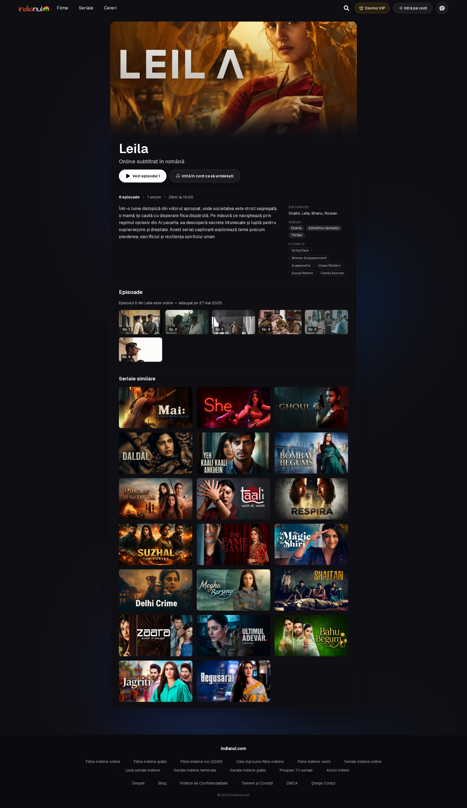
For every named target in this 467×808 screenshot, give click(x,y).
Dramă (296, 228)
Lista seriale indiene (142, 770)
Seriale (86, 8)
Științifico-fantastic (324, 228)
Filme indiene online (103, 761)
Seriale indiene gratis (248, 770)
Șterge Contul (323, 783)
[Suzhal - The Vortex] (155, 544)
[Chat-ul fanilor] (442, 8)
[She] (233, 407)
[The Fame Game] (233, 544)
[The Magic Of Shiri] (311, 544)
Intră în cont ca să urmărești (208, 176)
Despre (138, 783)
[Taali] (233, 498)
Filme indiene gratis (150, 761)
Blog (162, 783)
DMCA (292, 783)
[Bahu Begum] (311, 635)
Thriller (296, 235)
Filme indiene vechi (314, 761)
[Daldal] (155, 453)
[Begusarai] (233, 681)
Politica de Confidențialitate (204, 783)
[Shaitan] (311, 590)
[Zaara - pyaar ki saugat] (155, 635)
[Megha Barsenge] (233, 590)
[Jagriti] (155, 681)
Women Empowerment (309, 258)
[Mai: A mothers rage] (155, 407)
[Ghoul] (311, 407)
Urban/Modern (329, 265)
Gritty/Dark (300, 250)
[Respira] (311, 498)
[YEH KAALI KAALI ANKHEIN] (233, 453)
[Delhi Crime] (155, 590)
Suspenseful (301, 265)
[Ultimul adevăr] (233, 635)
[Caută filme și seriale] (346, 8)
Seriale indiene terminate (195, 770)
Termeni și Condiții (257, 783)
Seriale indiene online (362, 761)
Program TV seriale (296, 770)
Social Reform (302, 273)
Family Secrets (332, 273)
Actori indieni (337, 770)
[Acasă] (34, 8)
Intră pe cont (415, 8)
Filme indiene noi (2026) (202, 761)
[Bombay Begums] (311, 453)
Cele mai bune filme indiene (260, 761)
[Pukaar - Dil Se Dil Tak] (155, 498)
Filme (62, 8)
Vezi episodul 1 (146, 176)
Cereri (110, 8)
